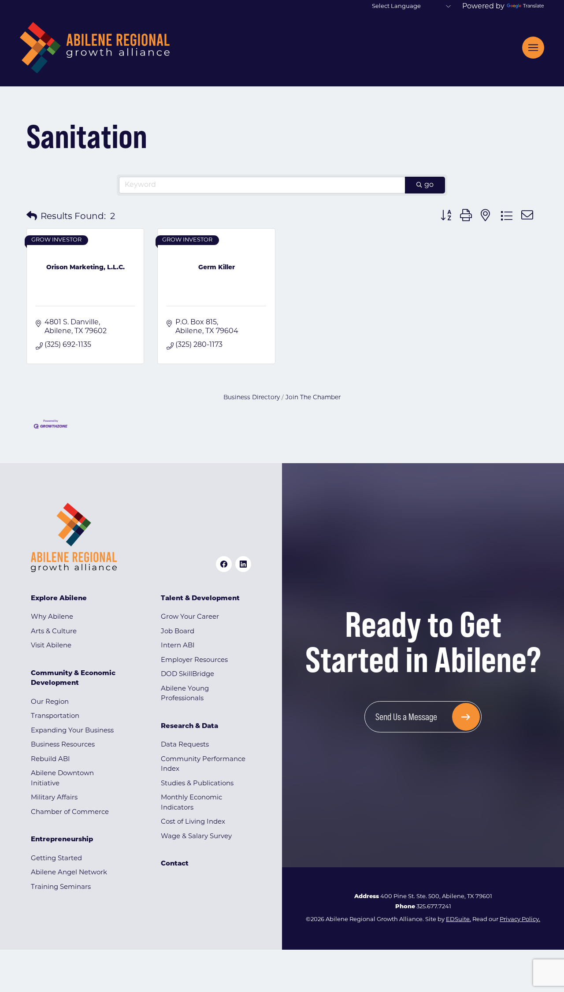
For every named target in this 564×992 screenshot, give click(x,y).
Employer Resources (194, 660)
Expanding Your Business (72, 731)
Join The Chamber (313, 398)
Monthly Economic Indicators (191, 803)
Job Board (177, 631)
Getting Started (56, 858)
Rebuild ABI (50, 759)
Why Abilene (52, 617)
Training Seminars (61, 887)
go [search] (429, 185)
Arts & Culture (54, 631)
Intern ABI (178, 646)
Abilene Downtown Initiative (62, 778)
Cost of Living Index (193, 822)
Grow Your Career (190, 617)
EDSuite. (458, 919)
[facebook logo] (224, 564)
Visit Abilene (51, 646)
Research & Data (189, 726)
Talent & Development (200, 598)
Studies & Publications (197, 783)
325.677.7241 (433, 907)
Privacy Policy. (520, 919)
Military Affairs (54, 798)
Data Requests (185, 745)
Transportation (55, 716)
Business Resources (63, 745)
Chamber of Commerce (70, 812)
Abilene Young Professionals (185, 694)
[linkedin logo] (243, 564)
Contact (175, 864)
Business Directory (251, 398)
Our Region (50, 702)
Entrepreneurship (62, 839)
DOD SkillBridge (187, 674)
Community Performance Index (203, 764)
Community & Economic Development (73, 678)
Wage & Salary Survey (196, 836)
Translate (533, 6)
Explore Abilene (59, 598)
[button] (31, 217)
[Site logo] (95, 48)
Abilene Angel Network (69, 872)
